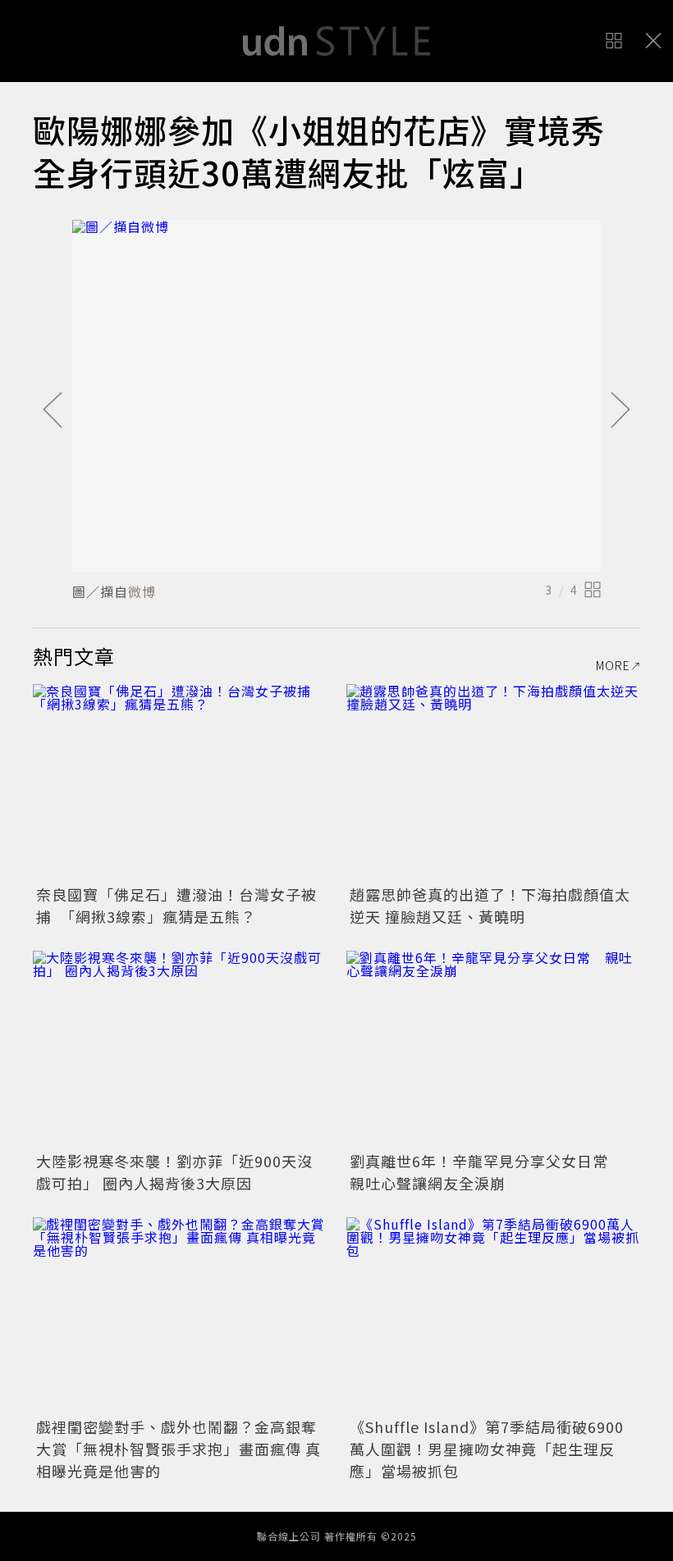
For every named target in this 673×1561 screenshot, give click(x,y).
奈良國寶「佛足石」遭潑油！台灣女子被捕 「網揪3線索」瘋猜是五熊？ (176, 905)
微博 (142, 591)
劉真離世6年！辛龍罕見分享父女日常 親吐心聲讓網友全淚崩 (487, 1172)
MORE (613, 665)
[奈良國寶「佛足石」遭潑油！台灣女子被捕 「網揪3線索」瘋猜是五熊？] (180, 782)
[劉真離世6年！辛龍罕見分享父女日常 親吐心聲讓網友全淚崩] (493, 1049)
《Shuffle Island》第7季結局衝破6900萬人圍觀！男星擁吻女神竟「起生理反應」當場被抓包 (487, 1448)
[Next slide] (620, 411)
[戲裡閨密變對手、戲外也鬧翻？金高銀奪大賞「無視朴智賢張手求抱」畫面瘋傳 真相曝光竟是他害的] (180, 1315)
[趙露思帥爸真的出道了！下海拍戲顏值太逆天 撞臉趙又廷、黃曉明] (493, 782)
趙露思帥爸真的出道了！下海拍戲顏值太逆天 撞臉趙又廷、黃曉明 (490, 905)
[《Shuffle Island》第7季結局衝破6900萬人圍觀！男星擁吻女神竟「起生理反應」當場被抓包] (493, 1315)
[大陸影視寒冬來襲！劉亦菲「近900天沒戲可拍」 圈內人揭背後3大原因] (180, 1049)
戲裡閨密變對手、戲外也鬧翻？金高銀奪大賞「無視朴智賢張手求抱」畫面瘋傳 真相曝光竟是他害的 (178, 1448)
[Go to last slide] (52, 411)
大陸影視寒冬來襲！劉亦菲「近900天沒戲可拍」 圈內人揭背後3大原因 (174, 1172)
